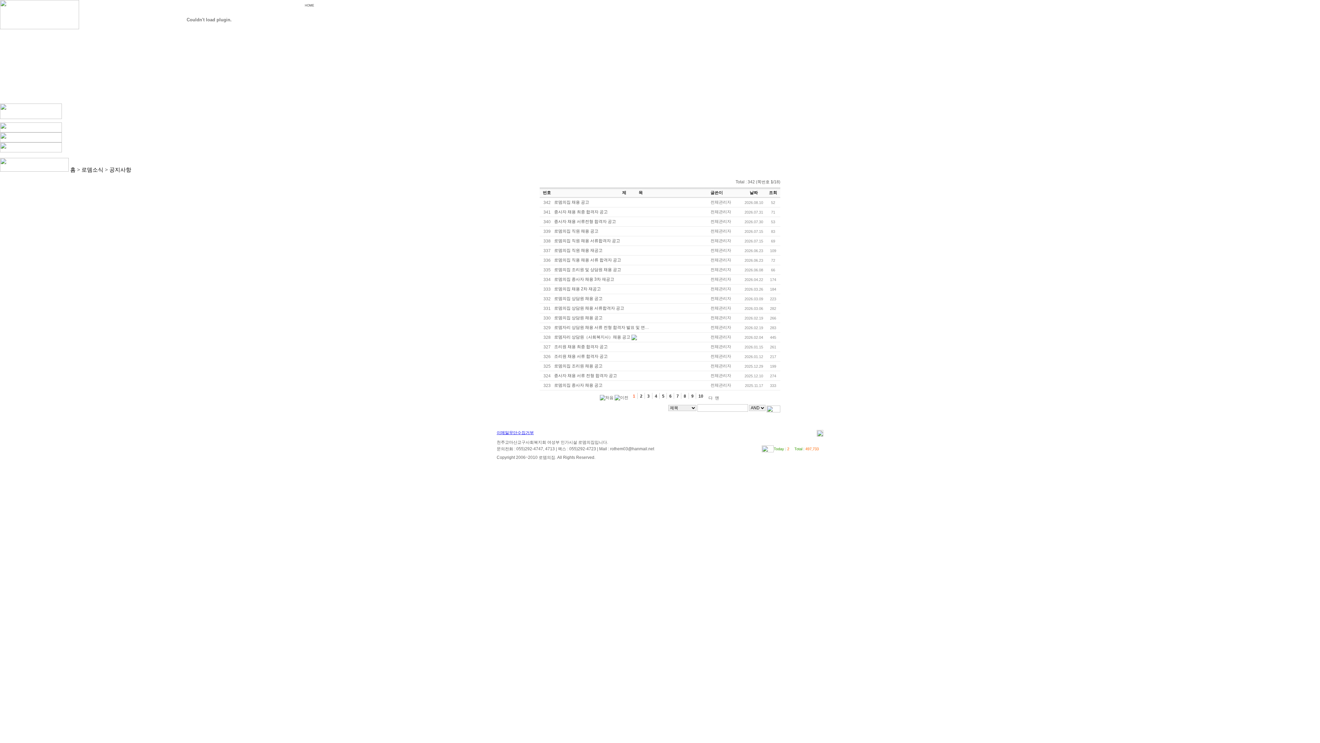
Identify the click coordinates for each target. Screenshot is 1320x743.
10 (701, 396)
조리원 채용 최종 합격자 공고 (581, 346)
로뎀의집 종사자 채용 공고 (578, 385)
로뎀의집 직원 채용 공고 (576, 231)
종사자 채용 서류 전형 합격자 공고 (585, 375)
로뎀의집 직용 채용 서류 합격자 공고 (587, 260)
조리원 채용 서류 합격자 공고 (581, 356)
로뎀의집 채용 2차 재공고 (577, 289)
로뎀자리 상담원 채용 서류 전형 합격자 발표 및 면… (601, 327)
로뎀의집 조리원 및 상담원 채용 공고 (587, 269)
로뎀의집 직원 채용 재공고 (578, 250)
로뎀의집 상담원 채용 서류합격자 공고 (589, 308)
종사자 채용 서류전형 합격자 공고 (585, 221)
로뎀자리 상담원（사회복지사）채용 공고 (592, 337)
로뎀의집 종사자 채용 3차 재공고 (584, 279)
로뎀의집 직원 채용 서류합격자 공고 (587, 240)
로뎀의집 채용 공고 (571, 202)
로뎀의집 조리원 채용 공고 (578, 366)
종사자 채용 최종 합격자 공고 (581, 211)
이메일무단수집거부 (515, 432)
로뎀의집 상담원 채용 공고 (578, 298)
